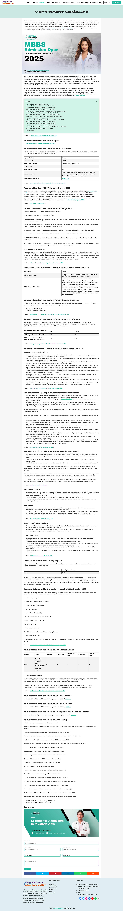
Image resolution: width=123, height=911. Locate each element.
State (64, 455)
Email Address (66, 450)
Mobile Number (35, 450)
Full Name (33, 445)
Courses (33, 455)
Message (33, 460)
